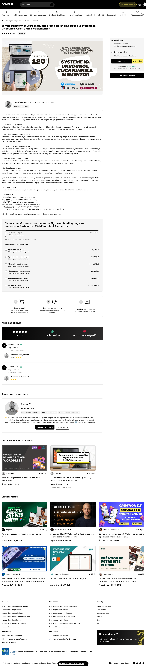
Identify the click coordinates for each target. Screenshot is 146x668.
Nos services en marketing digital (15, 606)
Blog (98, 620)
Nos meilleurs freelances (58, 627)
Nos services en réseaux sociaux (14, 623)
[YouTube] (137, 663)
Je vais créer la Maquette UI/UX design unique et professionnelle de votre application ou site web (23, 581)
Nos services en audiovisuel (12, 613)
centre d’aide (104, 641)
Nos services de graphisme (12, 610)
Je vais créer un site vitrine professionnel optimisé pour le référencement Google (118, 579)
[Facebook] (140, 663)
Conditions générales (30, 663)
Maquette (35, 21)
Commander (121, 61)
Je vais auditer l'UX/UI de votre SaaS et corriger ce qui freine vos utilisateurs (72, 535)
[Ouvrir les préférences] (139, 4)
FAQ (98, 623)
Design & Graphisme (14, 21)
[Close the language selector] (86, 664)
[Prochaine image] (93, 458)
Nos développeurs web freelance (62, 616)
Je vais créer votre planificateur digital (68, 578)
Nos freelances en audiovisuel (60, 613)
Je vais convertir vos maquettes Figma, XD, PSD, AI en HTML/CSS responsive (70, 479)
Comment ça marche (105, 606)
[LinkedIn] (134, 663)
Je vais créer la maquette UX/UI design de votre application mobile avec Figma (121, 535)
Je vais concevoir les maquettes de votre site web (23, 535)
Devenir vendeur (103, 613)
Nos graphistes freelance (58, 610)
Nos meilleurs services (10, 627)
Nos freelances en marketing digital (63, 606)
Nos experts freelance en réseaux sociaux (65, 623)
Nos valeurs (101, 610)
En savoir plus (62, 427)
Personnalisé (121, 52)
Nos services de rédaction (11, 620)
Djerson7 (27, 102)
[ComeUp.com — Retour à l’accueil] (7, 4)
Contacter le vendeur (127, 76)
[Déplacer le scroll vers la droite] (142, 13)
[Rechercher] (51, 4)
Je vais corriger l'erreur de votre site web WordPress (21, 479)
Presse (99, 616)
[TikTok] (143, 663)
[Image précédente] (53, 458)
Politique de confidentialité (49, 663)
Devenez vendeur (128, 5)
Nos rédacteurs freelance (59, 620)
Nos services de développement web (16, 616)
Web (27, 21)
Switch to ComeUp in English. (71, 664)
